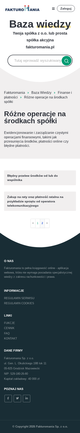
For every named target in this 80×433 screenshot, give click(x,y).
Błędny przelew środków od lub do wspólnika (32, 178)
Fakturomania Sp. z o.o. (52, 426)
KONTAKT (10, 338)
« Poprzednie (33, 223)
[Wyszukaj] (66, 60)
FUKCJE (9, 323)
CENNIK (9, 328)
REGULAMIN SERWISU (19, 298)
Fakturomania (14, 92)
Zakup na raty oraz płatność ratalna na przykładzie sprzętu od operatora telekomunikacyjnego (35, 201)
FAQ (7, 333)
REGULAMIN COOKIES (19, 303)
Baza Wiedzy (41, 92)
